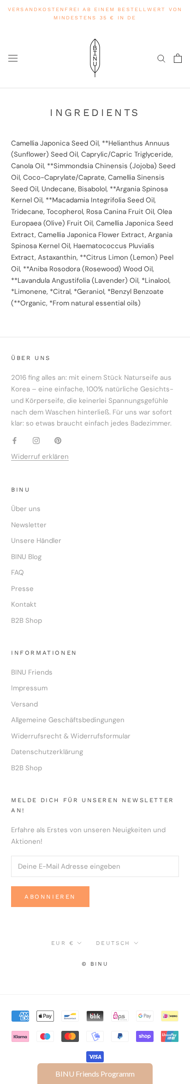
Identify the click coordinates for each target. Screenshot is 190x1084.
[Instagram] (36, 440)
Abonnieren (50, 896)
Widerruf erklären (40, 456)
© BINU (95, 964)
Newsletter (29, 525)
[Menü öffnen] (13, 58)
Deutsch (113, 943)
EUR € (62, 943)
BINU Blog (26, 556)
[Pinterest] (57, 440)
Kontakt (23, 604)
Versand (24, 704)
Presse (22, 588)
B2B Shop (26, 620)
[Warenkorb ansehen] (178, 58)
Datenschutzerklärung (47, 751)
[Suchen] (161, 58)
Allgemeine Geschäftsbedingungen (68, 720)
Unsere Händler (36, 540)
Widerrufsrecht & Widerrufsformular (71, 736)
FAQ (17, 572)
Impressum (29, 688)
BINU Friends (32, 672)
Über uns (26, 508)
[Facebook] (14, 440)
